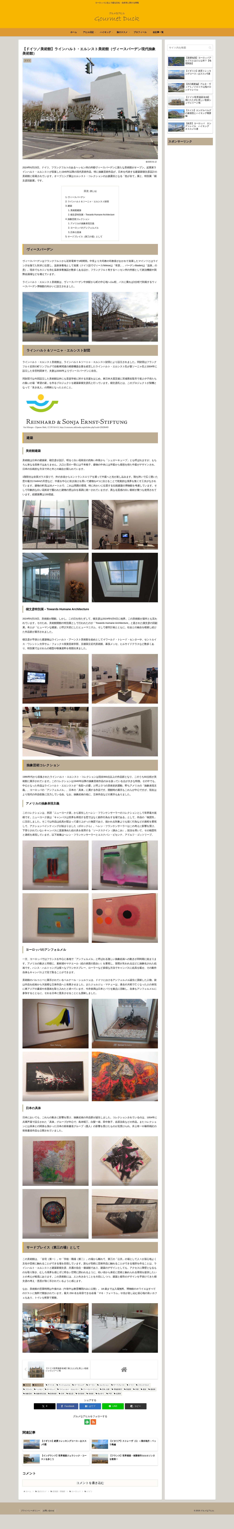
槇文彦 (71, 1394)
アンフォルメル (64, 1385)
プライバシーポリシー (30, 1511)
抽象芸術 (28, 1394)
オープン (91, 1385)
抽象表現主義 (41, 1394)
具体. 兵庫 (105, 1389)
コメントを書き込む (90, 1483)
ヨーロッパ (51, 1389)
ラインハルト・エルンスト (69, 1389)
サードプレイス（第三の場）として (85, 236)
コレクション (104, 1385)
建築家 (152, 1389)
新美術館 (53, 1394)
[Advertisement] (190, 174)
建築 (70, 206)
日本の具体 (75, 232)
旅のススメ (39, 1385)
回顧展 (128, 1389)
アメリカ (51, 1385)
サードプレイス (119, 1385)
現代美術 (81, 1394)
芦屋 (110, 1394)
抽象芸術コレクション (78, 219)
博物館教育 (118, 1389)
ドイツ (27, 1385)
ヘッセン (39, 1389)
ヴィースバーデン (76, 197)
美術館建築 (75, 210)
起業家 (118, 1394)
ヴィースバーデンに (90, 1389)
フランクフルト (144, 1385)
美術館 (91, 1394)
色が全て (101, 1394)
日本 (62, 1394)
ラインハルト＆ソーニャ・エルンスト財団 (88, 201)
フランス (28, 1389)
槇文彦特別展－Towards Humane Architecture (92, 214)
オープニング (79, 1385)
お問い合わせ (48, 1511)
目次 (86, 191)
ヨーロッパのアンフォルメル (84, 227)
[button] (136, 1406)
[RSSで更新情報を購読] (93, 1422)
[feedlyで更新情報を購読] (87, 1422)
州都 (137, 1389)
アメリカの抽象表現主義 (82, 223)
